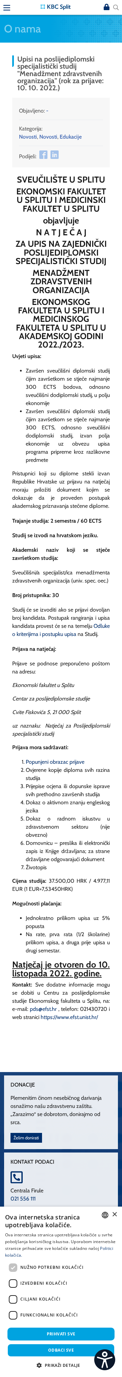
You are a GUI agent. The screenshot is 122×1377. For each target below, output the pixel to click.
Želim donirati (26, 1137)
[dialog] (61, 1292)
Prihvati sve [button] (61, 1334)
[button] (61, 1365)
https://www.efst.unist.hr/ (69, 1017)
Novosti (28, 137)
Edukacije (71, 137)
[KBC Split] (55, 6)
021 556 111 (23, 1198)
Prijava (106, 7)
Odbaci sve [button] (61, 1350)
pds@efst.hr (43, 1009)
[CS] (104, 1359)
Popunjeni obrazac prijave (55, 762)
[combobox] (105, 1215)
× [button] (114, 1214)
